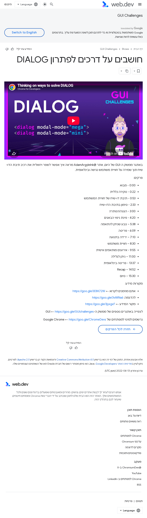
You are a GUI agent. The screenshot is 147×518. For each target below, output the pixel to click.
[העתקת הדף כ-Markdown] (127, 71)
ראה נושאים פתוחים (130, 421)
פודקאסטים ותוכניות (130, 453)
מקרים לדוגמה (133, 447)
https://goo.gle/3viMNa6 (107, 297)
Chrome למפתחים (131, 435)
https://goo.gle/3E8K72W (89, 291)
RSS (139, 484)
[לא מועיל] (7, 49)
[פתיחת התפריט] (139, 4)
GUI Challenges (130, 15)
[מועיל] (12, 49)
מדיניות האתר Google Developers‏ (114, 363)
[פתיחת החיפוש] (51, 4)
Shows (125, 49)
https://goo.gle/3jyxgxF (100, 304)
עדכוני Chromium (131, 441)
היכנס (8, 4)
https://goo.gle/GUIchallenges (74, 311)
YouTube (136, 473)
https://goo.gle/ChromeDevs (87, 319)
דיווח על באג (134, 415)
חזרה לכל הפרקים (121, 329)
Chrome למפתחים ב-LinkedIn (124, 479)
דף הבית (138, 49)
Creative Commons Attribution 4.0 (75, 359)
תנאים (139, 501)
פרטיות (128, 501)
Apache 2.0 (23, 359)
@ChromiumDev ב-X (129, 467)
